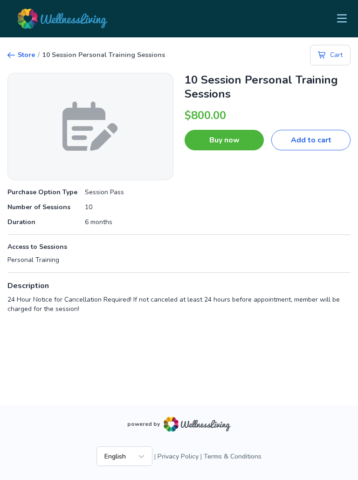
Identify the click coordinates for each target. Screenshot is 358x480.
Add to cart (311, 140)
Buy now (224, 140)
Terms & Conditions (233, 456)
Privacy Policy (178, 456)
